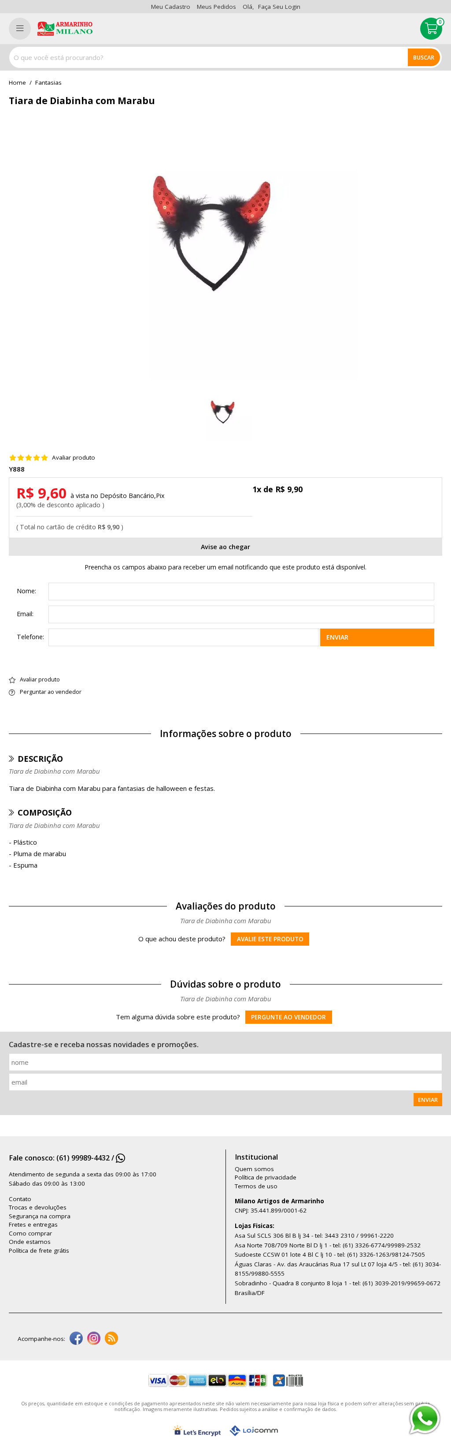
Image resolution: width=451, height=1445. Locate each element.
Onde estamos (30, 1242)
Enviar (337, 637)
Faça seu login (279, 7)
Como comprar (30, 1233)
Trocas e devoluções (38, 1207)
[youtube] (111, 1339)
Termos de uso (256, 1186)
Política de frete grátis (39, 1250)
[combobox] (225, 57)
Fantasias (48, 82)
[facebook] (76, 1339)
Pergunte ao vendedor (288, 1017)
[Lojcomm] (253, 1430)
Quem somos (254, 1169)
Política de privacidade (265, 1177)
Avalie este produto (270, 939)
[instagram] (93, 1339)
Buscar (423, 57)
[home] (64, 29)
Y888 (17, 469)
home (17, 82)
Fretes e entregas (33, 1224)
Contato (20, 1199)
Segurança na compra (39, 1216)
